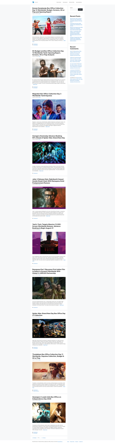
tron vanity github (73, 63)
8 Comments (35, 87)
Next (44, 437)
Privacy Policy (72, 441)
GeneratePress (60, 441)
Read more (35, 84)
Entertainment (65, 2)
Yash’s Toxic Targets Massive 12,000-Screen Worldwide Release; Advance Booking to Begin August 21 (46, 226)
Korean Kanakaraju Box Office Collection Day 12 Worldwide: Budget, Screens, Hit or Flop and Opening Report (48, 10)
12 (42, 437)
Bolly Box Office (71, 2)
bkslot (71, 51)
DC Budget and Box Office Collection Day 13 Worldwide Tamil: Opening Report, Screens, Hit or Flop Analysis (48, 53)
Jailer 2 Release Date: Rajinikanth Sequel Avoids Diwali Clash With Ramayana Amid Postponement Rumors (48, 181)
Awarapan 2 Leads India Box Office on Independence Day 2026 (46, 398)
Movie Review (59, 2)
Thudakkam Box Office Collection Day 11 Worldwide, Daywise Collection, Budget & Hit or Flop (48, 356)
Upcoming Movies (79, 2)
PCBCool (71, 57)
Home (68, 441)
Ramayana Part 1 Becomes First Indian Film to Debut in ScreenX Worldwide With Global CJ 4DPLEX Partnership (48, 271)
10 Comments (35, 348)
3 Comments (35, 433)
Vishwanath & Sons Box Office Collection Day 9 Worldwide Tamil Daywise (76, 24)
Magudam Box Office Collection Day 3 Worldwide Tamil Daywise (46, 95)
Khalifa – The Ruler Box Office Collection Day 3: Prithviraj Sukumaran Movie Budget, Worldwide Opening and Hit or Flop (75, 33)
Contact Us (81, 441)
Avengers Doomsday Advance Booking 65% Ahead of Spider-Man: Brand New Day (48, 137)
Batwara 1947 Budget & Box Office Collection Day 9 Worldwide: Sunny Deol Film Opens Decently (76, 28)
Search (71, 7)
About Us (76, 441)
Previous (34, 437)
